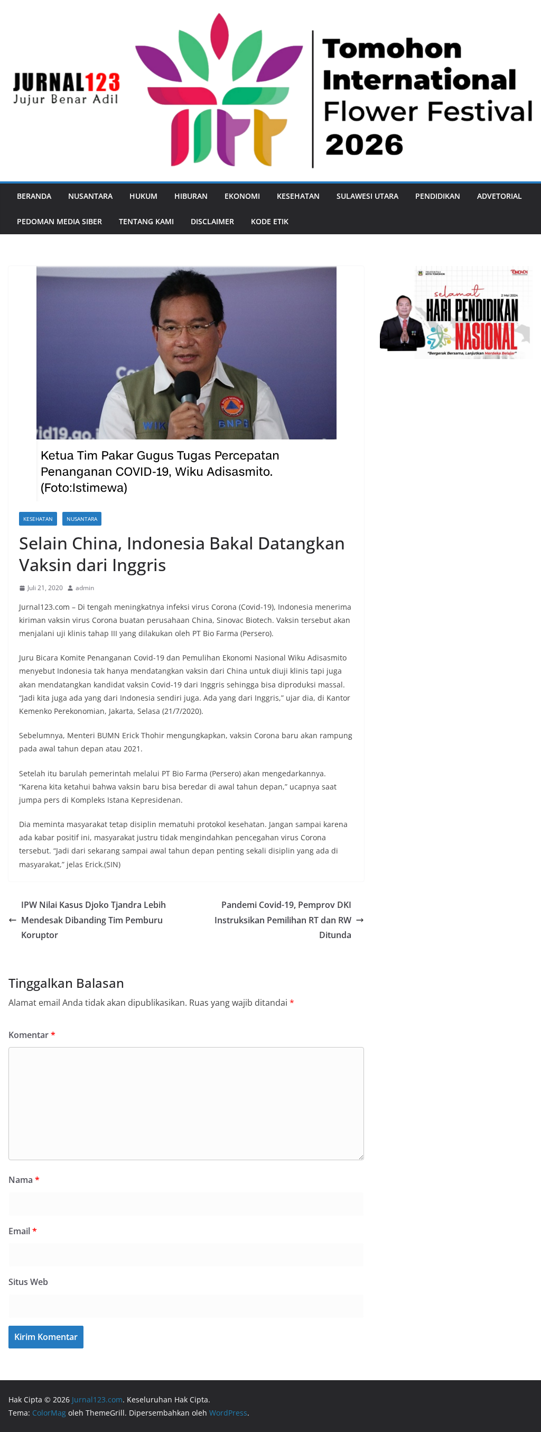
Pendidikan (437, 196)
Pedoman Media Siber (59, 221)
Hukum (143, 196)
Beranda (34, 196)
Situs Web (28, 1282)
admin (85, 587)
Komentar (31, 1035)
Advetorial (499, 196)
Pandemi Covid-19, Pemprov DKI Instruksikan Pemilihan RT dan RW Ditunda (282, 920)
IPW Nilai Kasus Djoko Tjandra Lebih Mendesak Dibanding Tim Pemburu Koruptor (93, 920)
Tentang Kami (146, 221)
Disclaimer (212, 221)
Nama (24, 1180)
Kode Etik (269, 221)
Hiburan (191, 196)
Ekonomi (242, 196)
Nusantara (90, 196)
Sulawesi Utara (367, 196)
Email (22, 1231)
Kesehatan (298, 196)
